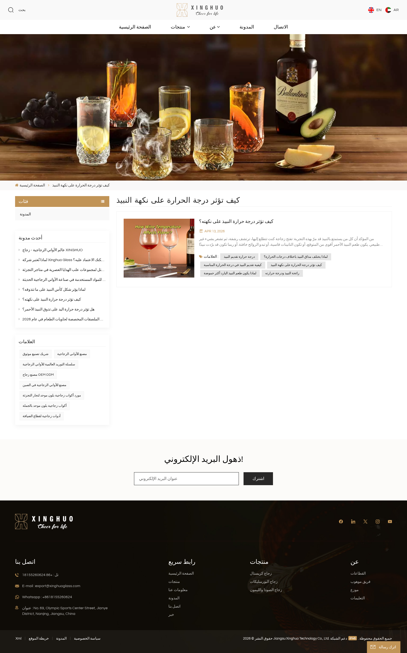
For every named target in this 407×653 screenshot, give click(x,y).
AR (396, 10)
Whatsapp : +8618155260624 (47, 597)
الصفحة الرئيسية (135, 27)
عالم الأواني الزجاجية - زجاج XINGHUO (52, 250)
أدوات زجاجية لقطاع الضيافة (42, 416)
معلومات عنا (178, 590)
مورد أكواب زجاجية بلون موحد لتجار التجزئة (52, 395)
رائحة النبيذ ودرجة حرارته (282, 273)
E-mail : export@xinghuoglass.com (51, 586)
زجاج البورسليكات (264, 582)
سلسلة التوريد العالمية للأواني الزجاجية (49, 364)
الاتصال (281, 27)
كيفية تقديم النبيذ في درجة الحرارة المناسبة (233, 265)
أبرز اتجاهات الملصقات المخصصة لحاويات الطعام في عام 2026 (64, 319)
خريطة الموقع (39, 638)
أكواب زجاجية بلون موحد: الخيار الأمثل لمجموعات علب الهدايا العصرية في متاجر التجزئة (64, 270)
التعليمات (357, 598)
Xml (18, 638)
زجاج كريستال (261, 573)
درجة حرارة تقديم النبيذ (239, 256)
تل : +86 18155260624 (40, 575)
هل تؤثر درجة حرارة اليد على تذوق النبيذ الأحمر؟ (58, 309)
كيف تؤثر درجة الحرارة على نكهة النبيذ (296, 265)
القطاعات (358, 573)
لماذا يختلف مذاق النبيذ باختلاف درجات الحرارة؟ (296, 256)
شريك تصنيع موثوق (36, 354)
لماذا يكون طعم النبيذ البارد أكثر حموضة (230, 273)
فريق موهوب (360, 582)
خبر (171, 615)
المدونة (247, 27)
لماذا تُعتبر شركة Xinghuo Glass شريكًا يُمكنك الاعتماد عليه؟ (64, 260)
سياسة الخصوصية (87, 638)
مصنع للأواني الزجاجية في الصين (44, 385)
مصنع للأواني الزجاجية (72, 354)
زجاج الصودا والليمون (266, 590)
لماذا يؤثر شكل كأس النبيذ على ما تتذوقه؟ (53, 289)
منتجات (178, 27)
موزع (354, 590)
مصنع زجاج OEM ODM (38, 374)
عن (213, 27)
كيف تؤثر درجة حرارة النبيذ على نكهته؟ (51, 299)
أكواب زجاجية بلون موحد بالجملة (45, 405)
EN (379, 10)
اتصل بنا (174, 606)
